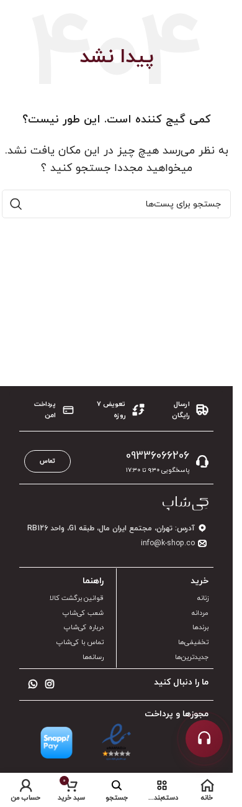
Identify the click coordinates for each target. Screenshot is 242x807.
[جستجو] (16, 204)
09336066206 (157, 456)
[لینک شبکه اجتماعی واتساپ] (32, 684)
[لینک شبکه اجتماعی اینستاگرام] (49, 684)
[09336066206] (202, 461)
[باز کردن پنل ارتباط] (204, 738)
